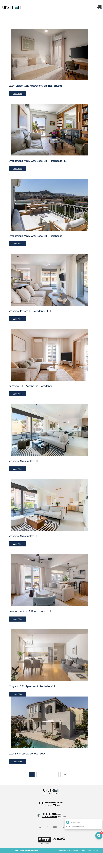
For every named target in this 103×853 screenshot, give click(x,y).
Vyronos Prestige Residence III (30, 311)
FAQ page (56, 805)
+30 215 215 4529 (49, 814)
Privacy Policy (19, 850)
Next (65, 774)
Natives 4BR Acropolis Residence (30, 386)
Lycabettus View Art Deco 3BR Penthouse (35, 235)
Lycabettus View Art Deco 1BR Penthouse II (37, 160)
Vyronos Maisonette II (23, 461)
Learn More (17, 93)
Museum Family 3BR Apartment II (30, 611)
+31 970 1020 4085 (49, 817)
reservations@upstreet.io (54, 802)
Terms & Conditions (31, 850)
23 (55, 774)
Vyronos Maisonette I (23, 536)
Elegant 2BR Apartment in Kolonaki (32, 686)
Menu (100, 9)
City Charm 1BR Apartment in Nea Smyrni (35, 85)
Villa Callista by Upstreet (27, 753)
